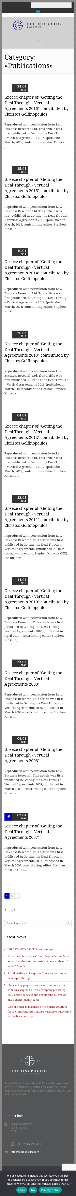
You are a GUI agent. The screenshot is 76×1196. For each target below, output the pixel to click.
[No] (71, 1183)
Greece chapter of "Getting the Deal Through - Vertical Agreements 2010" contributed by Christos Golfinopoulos (36, 599)
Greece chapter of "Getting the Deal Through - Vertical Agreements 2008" (33, 755)
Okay (21, 1190)
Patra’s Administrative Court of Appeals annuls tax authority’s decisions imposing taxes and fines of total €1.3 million (38, 961)
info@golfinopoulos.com (25, 1152)
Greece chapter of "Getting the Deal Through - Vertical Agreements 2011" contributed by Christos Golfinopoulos (36, 517)
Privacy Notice (50, 1190)
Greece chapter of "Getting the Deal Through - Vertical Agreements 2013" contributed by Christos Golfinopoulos (36, 352)
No (33, 1190)
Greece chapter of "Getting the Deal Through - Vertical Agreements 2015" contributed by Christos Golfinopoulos (36, 188)
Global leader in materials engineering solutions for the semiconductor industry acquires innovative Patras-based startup (39, 1011)
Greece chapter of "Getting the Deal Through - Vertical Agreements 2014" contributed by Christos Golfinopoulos (36, 270)
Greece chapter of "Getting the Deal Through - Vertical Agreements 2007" (33, 831)
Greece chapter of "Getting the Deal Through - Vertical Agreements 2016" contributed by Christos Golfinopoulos (36, 105)
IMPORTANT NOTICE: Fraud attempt (30, 949)
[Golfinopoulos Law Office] (38, 25)
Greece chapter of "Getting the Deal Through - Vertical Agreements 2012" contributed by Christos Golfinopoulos (36, 434)
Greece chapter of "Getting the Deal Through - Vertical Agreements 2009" (33, 678)
